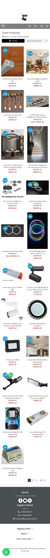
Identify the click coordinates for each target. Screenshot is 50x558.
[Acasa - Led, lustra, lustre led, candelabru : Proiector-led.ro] (25, 17)
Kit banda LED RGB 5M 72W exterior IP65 (12, 433)
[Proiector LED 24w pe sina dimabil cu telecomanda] (12, 310)
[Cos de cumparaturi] (41, 26)
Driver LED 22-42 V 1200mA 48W (12, 288)
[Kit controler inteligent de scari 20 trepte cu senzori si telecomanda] (37, 144)
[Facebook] (20, 500)
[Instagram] (30, 500)
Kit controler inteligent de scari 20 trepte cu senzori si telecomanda (37, 166)
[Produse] (3, 26)
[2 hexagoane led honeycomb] (12, 230)
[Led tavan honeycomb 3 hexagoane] (37, 187)
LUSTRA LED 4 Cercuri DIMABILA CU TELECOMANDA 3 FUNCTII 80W (37, 116)
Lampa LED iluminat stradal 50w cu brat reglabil (37, 397)
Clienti (24, 533)
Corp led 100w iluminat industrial (37, 324)
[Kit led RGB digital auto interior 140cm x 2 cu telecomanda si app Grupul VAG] (37, 230)
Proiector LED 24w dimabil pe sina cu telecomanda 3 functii (37, 288)
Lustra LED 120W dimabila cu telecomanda (37, 361)
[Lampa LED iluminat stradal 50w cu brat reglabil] (37, 382)
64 (41, 480)
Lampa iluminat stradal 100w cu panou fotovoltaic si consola (12, 397)
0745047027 (26, 512)
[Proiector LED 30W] (12, 346)
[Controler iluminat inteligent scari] (12, 454)
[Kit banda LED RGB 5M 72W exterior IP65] (12, 418)
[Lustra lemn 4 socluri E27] (12, 101)
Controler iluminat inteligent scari (12, 469)
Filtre (14, 41)
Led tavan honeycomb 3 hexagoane (37, 202)
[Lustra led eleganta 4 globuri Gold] (37, 61)
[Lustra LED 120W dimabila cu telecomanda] (37, 346)
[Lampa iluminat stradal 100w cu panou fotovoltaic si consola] (12, 382)
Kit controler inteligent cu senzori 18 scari (12, 202)
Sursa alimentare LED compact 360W (37, 433)
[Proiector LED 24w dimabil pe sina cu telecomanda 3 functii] (37, 273)
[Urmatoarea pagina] (44, 480)
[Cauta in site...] (47, 26)
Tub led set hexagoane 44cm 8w (12, 80)
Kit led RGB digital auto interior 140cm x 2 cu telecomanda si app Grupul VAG (37, 252)
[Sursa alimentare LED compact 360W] (37, 418)
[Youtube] (25, 500)
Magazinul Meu (24, 528)
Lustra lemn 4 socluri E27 (12, 115)
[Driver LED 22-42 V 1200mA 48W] (12, 273)
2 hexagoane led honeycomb (12, 251)
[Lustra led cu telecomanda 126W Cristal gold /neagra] (12, 144)
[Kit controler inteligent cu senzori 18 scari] (12, 187)
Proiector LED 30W (12, 360)
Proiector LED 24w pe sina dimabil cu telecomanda (12, 324)
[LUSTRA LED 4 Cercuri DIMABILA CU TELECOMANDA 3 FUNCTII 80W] (37, 101)
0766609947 (26, 515)
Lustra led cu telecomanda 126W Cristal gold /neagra (12, 166)
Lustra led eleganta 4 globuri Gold (37, 80)
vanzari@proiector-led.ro (26, 518)
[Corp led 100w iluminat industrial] (37, 310)
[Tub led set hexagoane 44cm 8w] (12, 61)
